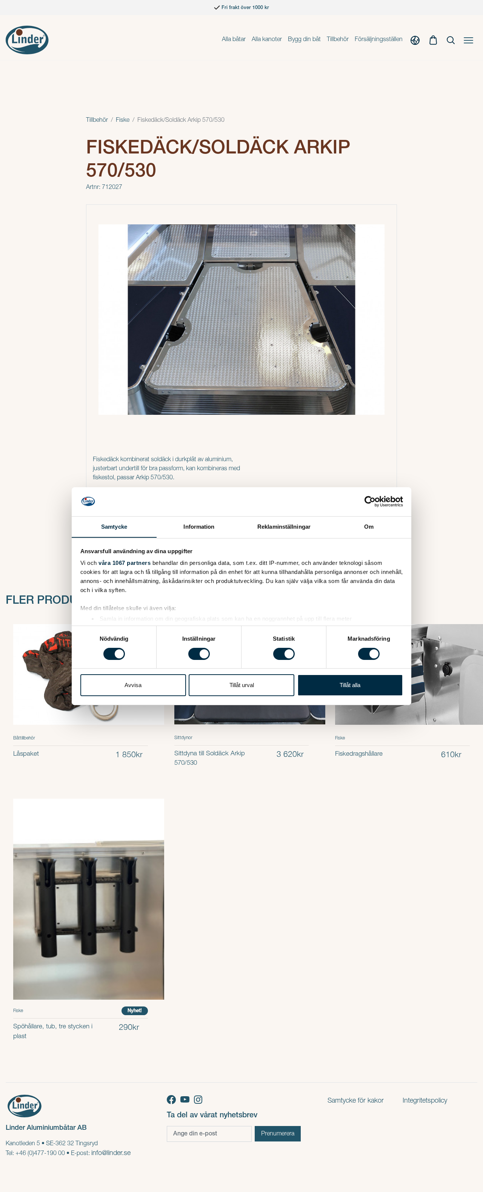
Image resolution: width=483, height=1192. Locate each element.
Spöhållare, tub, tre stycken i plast (52, 1032)
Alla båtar (234, 40)
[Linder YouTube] (187, 1099)
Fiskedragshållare (359, 754)
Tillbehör (338, 40)
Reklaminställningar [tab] (284, 526)
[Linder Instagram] (199, 1099)
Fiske (122, 121)
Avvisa (133, 685)
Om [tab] (369, 526)
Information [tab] (198, 526)
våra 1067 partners (124, 563)
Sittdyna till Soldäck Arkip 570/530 (209, 759)
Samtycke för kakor (356, 1101)
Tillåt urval (241, 685)
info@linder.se (111, 1153)
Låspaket (26, 754)
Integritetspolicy (425, 1101)
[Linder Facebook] (173, 1099)
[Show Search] (451, 40)
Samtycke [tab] (114, 526)
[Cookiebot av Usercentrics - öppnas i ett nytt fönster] (370, 501)
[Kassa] (433, 40)
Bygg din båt (304, 40)
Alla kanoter (267, 40)
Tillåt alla (350, 685)
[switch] (199, 654)
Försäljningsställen (379, 40)
